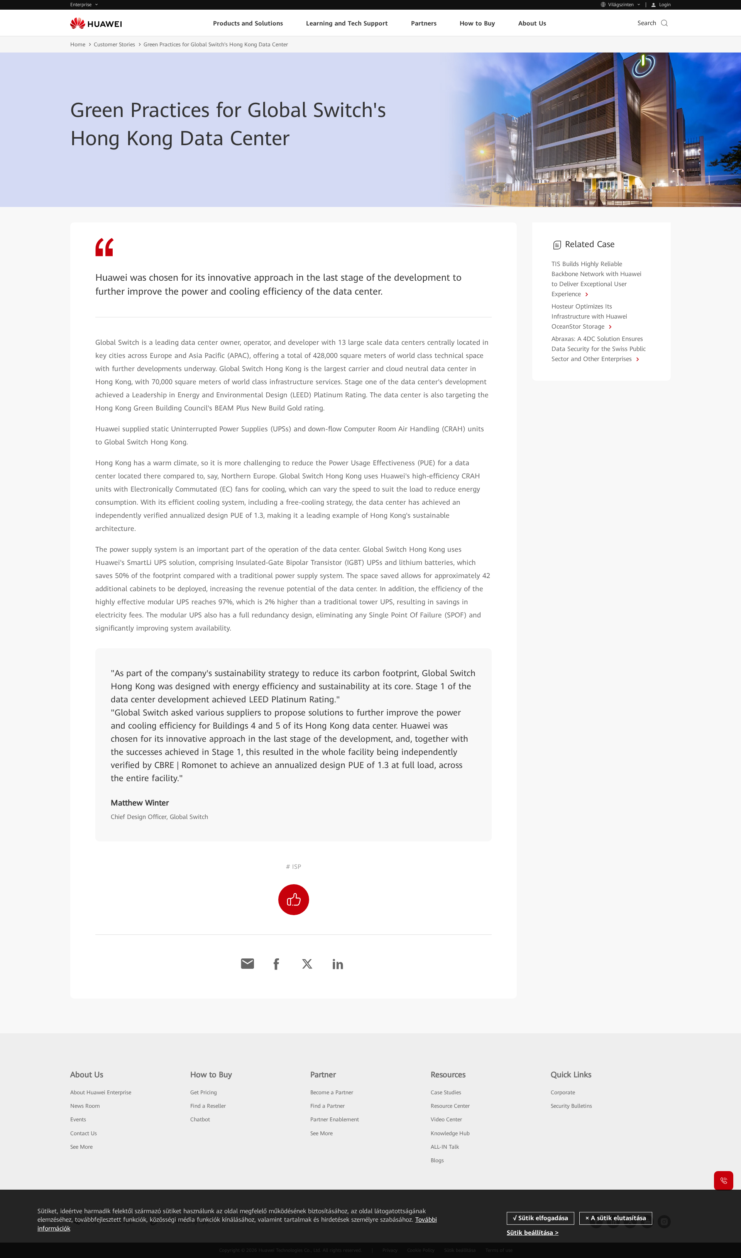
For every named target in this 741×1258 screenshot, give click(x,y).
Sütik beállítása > (532, 1232)
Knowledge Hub (450, 1133)
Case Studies (446, 1092)
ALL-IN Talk (445, 1147)
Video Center (446, 1119)
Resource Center (450, 1106)
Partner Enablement (334, 1119)
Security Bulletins (571, 1106)
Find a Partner (327, 1106)
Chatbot (200, 1119)
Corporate (563, 1092)
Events (78, 1119)
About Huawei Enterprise (100, 1092)
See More (81, 1147)
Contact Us (83, 1133)
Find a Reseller (208, 1106)
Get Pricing (203, 1092)
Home (77, 44)
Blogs (437, 1160)
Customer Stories (114, 44)
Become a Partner (331, 1092)
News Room (85, 1106)
